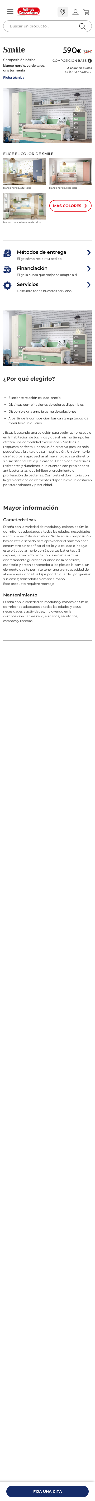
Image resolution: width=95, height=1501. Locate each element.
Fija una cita (47, 1491)
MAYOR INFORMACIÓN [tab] (30, 507)
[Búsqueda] (71, 12)
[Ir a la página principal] (35, 12)
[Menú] (10, 12)
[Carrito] (86, 12)
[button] (72, 60)
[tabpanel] (47, 578)
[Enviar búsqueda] (82, 26)
